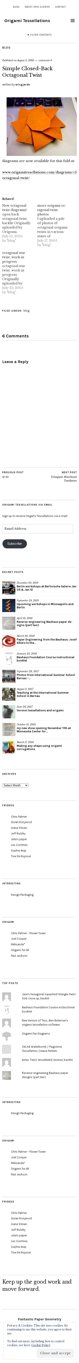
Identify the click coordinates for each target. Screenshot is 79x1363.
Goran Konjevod (21, 822)
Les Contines (19, 844)
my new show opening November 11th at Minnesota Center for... (44, 729)
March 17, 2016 (25, 742)
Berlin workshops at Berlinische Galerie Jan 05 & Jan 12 (46, 588)
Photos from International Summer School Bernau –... (46, 676)
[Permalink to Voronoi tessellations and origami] (8, 711)
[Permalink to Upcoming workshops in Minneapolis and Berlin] (8, 605)
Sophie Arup (18, 850)
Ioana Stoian (19, 827)
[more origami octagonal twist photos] (54, 225)
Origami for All (20, 950)
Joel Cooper (19, 938)
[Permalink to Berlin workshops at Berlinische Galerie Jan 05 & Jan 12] (8, 587)
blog (16, 6)
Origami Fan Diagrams (36, 1033)
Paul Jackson (19, 955)
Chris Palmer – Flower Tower (28, 933)
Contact (60, 6)
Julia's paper (19, 839)
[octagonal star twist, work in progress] (19, 272)
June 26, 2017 (25, 706)
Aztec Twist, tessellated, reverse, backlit (47, 1059)
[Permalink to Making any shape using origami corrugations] (8, 747)
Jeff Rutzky (18, 833)
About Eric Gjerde (37, 6)
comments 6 (45, 60)
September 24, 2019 (28, 600)
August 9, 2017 (25, 689)
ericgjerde (22, 84)
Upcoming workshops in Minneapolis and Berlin (45, 605)
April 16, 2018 (24, 618)
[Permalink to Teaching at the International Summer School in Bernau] (8, 694)
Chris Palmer (19, 816)
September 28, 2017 (28, 671)
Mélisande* (18, 944)
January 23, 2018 (27, 653)
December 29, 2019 (27, 582)
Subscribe (14, 543)
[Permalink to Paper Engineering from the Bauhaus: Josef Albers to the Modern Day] (8, 640)
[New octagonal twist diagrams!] (19, 223)
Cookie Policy (40, 1345)
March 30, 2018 (26, 635)
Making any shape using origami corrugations (39, 747)
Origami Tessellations (27, 20)
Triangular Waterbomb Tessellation (64, 476)
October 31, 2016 (26, 724)
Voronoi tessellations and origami (40, 710)
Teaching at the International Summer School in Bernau (43, 694)
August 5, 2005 (25, 60)
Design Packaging (22, 894)
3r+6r (12, 475)
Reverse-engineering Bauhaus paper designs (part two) (44, 623)
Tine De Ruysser (21, 856)
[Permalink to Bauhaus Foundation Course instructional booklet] (8, 658)
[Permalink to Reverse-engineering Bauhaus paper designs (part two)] (8, 623)
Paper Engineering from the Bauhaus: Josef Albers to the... (47, 641)
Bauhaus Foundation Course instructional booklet (45, 659)
